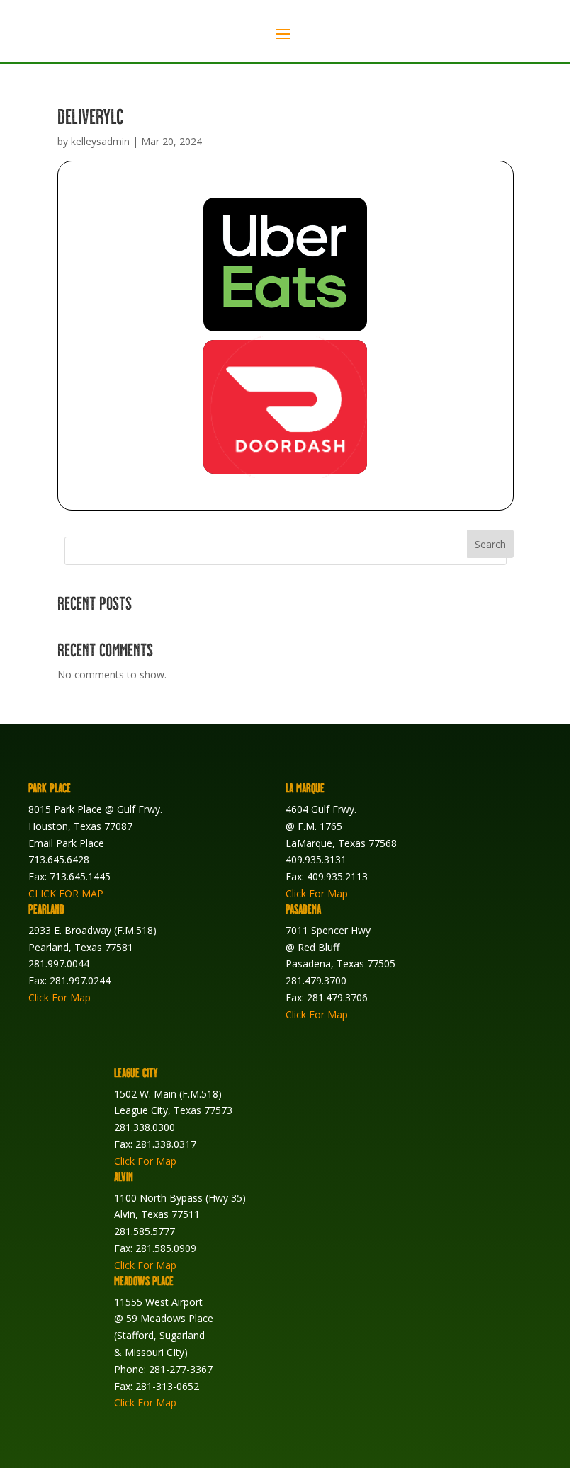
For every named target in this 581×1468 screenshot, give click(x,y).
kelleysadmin (100, 141)
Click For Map (317, 893)
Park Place (49, 787)
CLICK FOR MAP (65, 893)
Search (490, 544)
